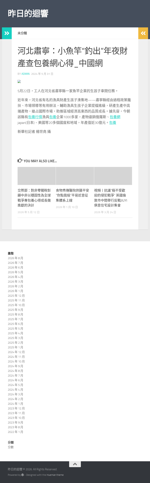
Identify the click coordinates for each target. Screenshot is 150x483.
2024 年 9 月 (15, 366)
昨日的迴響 (28, 14)
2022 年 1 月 (15, 432)
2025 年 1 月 (15, 347)
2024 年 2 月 (15, 399)
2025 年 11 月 (16, 300)
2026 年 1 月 (15, 291)
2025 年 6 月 (15, 324)
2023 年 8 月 (15, 427)
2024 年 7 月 (15, 375)
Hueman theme (55, 474)
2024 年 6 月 (15, 380)
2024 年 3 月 (15, 394)
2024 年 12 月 (16, 352)
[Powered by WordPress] (22, 475)
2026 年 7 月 (15, 263)
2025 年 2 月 (15, 342)
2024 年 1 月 (15, 404)
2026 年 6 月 (15, 267)
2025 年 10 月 (16, 305)
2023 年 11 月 (16, 413)
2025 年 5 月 (15, 328)
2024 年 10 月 (16, 361)
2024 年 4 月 (15, 389)
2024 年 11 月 (16, 357)
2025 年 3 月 (15, 338)
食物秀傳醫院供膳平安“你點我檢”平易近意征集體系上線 (72, 195)
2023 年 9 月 (15, 422)
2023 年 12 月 (16, 408)
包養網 (115, 117)
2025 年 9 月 (15, 310)
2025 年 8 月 (15, 314)
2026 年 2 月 (15, 286)
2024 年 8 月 (15, 371)
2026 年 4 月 (15, 277)
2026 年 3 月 (15, 281)
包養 (52, 117)
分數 (11, 447)
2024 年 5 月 (15, 385)
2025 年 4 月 (15, 333)
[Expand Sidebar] (7, 33)
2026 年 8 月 (15, 258)
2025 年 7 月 (15, 319)
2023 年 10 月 (16, 418)
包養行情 (35, 117)
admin (25, 74)
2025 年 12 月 (16, 295)
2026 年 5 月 (15, 272)
